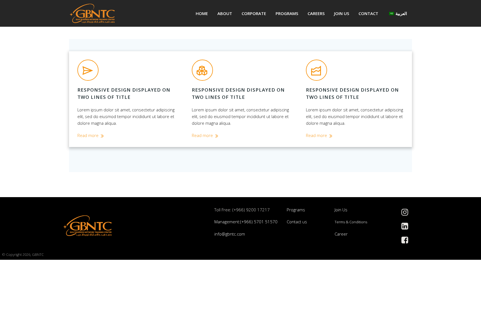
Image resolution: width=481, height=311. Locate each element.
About (224, 13)
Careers (316, 13)
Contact (368, 13)
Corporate (254, 13)
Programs (287, 13)
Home (202, 13)
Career (341, 234)
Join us (341, 13)
